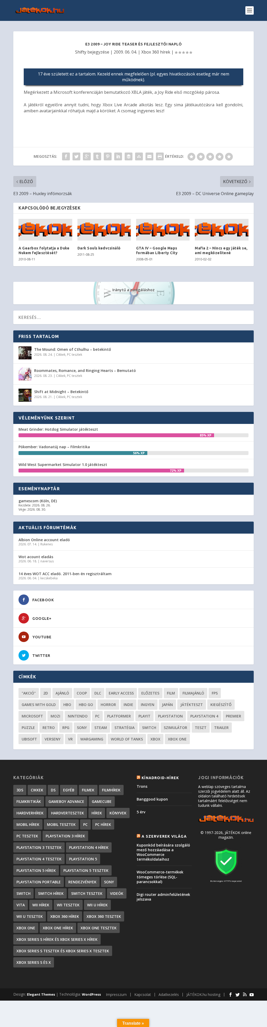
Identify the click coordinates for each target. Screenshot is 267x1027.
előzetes (150, 693)
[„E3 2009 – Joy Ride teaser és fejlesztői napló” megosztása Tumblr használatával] (97, 156)
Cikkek (60, 354)
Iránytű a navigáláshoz (133, 289)
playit (144, 716)
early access (121, 693)
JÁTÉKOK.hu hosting (203, 994)
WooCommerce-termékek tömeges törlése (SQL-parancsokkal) (160, 877)
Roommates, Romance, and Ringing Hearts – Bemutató (85, 370)
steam (100, 727)
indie (128, 704)
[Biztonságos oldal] (226, 876)
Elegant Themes (41, 994)
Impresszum (116, 994)
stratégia (124, 727)
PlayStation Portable (38, 881)
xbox (155, 739)
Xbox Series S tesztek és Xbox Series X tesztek (62, 950)
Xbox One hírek (58, 927)
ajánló (62, 693)
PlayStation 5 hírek (36, 870)
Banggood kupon (152, 799)
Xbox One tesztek (99, 927)
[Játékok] (225, 821)
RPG (65, 727)
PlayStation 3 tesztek (39, 847)
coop (82, 693)
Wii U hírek (97, 904)
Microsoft (32, 716)
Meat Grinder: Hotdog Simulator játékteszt (58, 429)
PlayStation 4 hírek (88, 847)
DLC (97, 693)
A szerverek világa (164, 836)
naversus (47, 561)
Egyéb (68, 789)
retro (49, 727)
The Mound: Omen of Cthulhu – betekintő (72, 349)
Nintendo (78, 716)
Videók (116, 893)
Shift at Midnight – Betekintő (61, 391)
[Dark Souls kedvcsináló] (104, 230)
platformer (119, 716)
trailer (221, 727)
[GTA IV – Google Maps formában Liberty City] (163, 230)
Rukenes (46, 544)
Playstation (170, 716)
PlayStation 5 (83, 858)
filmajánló (193, 693)
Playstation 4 (204, 716)
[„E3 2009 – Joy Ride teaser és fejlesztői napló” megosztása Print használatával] (160, 156)
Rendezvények (82, 881)
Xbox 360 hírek (155, 52)
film (171, 693)
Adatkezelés (169, 994)
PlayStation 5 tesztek (85, 870)
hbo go (86, 704)
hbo (67, 704)
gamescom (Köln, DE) (38, 500)
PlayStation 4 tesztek (39, 858)
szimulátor (175, 727)
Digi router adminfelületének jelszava (163, 897)
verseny (52, 739)
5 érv (141, 811)
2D (45, 693)
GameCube (102, 801)
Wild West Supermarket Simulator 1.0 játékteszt (63, 464)
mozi (55, 716)
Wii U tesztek (29, 916)
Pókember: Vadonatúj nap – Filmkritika (54, 446)
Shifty (80, 52)
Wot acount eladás (36, 556)
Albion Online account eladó (44, 539)
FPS (215, 693)
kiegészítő (221, 704)
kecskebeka (49, 578)
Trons (142, 786)
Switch (149, 727)
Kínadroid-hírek (160, 778)
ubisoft (29, 739)
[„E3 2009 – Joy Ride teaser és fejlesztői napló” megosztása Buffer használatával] (128, 156)
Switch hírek (51, 893)
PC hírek (103, 824)
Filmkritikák (28, 801)
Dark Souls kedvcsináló (99, 248)
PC (97, 716)
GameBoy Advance (66, 801)
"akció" (29, 693)
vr (70, 739)
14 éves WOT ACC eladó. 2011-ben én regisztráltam (65, 573)
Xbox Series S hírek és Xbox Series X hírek (57, 939)
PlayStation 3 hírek (65, 835)
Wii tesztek (68, 904)
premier (233, 716)
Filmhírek (111, 789)
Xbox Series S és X (33, 962)
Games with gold (39, 704)
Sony (82, 727)
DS (53, 789)
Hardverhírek (30, 812)
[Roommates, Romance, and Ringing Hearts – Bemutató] (25, 374)
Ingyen (147, 704)
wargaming (91, 739)
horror (108, 704)
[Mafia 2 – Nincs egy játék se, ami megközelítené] (221, 230)
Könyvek (118, 812)
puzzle (28, 727)
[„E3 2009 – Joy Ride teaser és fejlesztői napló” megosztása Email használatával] (149, 156)
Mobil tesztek (61, 824)
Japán (167, 704)
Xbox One (177, 739)
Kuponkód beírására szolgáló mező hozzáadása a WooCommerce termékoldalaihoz (163, 852)
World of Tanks (127, 739)
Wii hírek (40, 904)
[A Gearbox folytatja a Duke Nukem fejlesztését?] (45, 230)
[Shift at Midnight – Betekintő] (25, 395)
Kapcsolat (142, 994)
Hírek (97, 812)
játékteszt (191, 704)
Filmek (88, 789)
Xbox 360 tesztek (104, 916)
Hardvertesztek (67, 812)
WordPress (91, 994)
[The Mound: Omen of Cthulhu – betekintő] (25, 352)
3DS (19, 789)
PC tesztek (74, 354)
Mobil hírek (27, 824)
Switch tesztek (86, 893)
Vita (20, 904)
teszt (201, 727)
